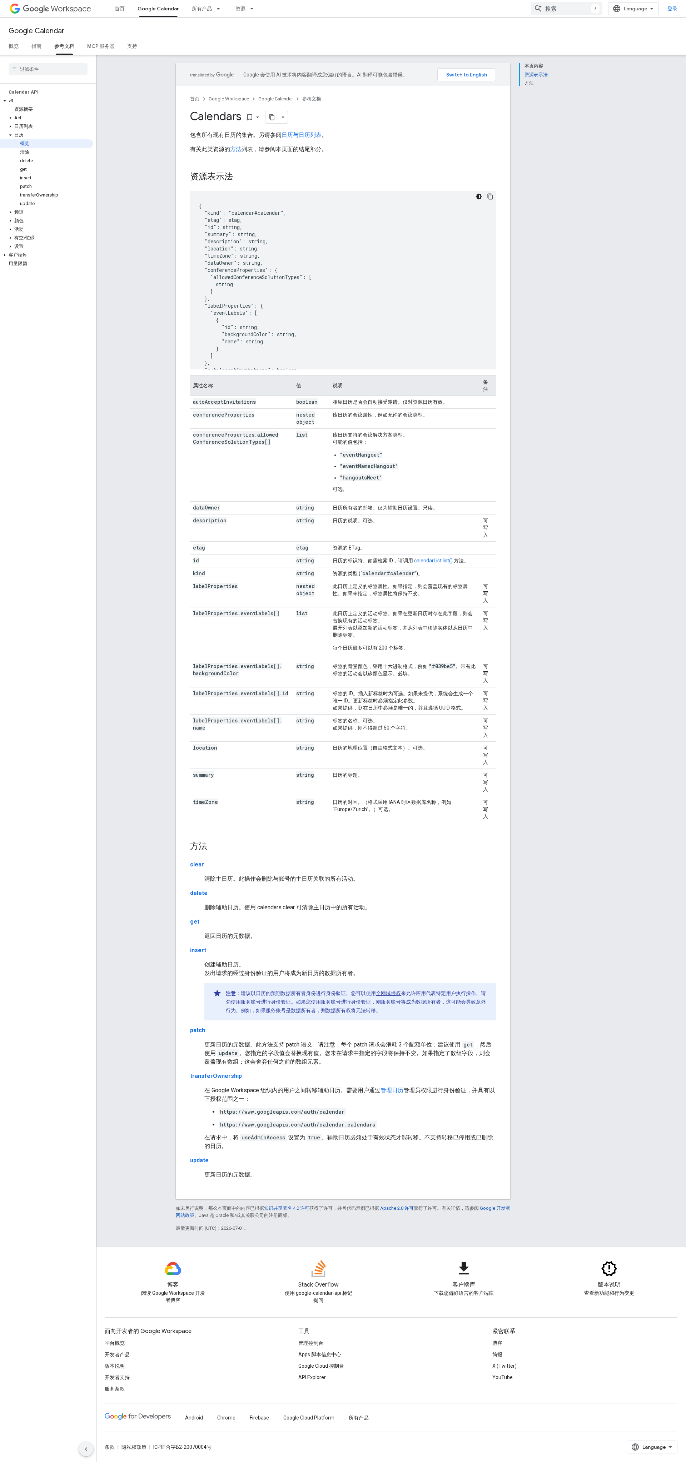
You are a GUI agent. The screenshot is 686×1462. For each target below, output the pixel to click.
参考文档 (64, 46)
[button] (46, 100)
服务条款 (115, 1389)
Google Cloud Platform (308, 1418)
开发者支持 (117, 1377)
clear (197, 864)
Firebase (259, 1418)
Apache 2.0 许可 (397, 1208)
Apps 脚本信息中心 (319, 1354)
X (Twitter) (504, 1366)
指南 (36, 46)
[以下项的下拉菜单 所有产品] (220, 8)
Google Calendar (158, 8)
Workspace (71, 9)
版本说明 (115, 1366)
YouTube (502, 1377)
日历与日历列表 (302, 134)
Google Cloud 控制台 (321, 1366)
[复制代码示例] (490, 196)
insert (198, 950)
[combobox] (566, 8)
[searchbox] (48, 69)
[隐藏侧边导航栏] (86, 1449)
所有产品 (202, 8)
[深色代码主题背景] (478, 196)
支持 (132, 46)
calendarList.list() (433, 560)
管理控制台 (310, 1343)
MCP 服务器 (100, 46)
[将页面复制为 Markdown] (271, 117)
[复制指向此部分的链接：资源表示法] (240, 177)
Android (194, 1418)
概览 (14, 46)
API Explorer (312, 1377)
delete (199, 893)
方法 (236, 149)
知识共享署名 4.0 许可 (286, 1208)
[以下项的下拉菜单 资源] (254, 8)
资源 (240, 8)
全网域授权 (388, 993)
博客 (497, 1343)
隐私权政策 (133, 1447)
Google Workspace (229, 98)
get (194, 921)
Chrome (226, 1418)
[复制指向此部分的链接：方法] (214, 846)
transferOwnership (216, 1076)
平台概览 (115, 1343)
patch (197, 1030)
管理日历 (392, 1090)
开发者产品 (117, 1354)
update (199, 1160)
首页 (120, 8)
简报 (497, 1354)
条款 (110, 1447)
